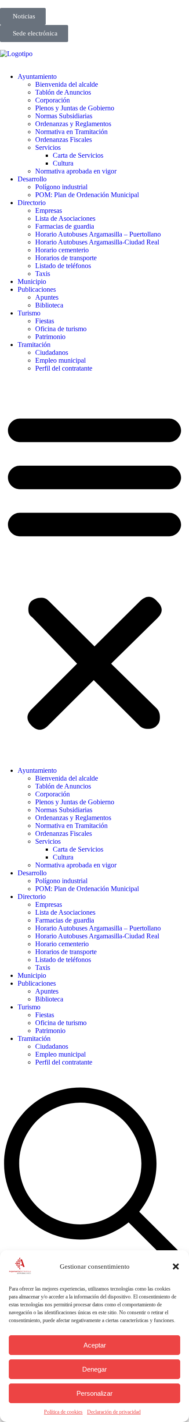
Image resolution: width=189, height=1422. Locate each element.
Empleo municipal (60, 360)
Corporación (52, 100)
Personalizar (94, 1393)
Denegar (94, 1369)
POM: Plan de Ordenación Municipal (87, 194)
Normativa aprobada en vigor (75, 171)
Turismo (29, 313)
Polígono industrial (61, 187)
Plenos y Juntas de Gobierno (74, 108)
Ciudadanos (51, 352)
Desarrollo (32, 179)
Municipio (32, 281)
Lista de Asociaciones (65, 218)
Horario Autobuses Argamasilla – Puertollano (98, 234)
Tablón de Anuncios (63, 92)
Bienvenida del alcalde (66, 84)
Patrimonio (50, 336)
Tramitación (34, 344)
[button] (175, 1266)
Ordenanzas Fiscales (63, 139)
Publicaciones (37, 289)
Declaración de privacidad (114, 1412)
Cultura (63, 163)
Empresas (48, 210)
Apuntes (46, 297)
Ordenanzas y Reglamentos (73, 123)
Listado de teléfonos (63, 265)
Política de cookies (63, 1412)
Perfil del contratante (63, 368)
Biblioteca (49, 305)
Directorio (32, 202)
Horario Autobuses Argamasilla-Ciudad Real (97, 242)
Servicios (48, 147)
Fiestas (44, 321)
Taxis (42, 273)
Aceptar (95, 1345)
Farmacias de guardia (64, 226)
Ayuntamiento (37, 76)
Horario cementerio (62, 250)
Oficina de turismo (61, 329)
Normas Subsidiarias (63, 116)
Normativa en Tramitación (71, 131)
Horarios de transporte (66, 258)
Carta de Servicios (78, 155)
